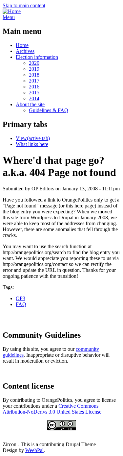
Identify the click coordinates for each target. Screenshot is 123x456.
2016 (34, 86)
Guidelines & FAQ (48, 110)
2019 (34, 69)
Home (22, 45)
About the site (30, 104)
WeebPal (34, 450)
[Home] (12, 11)
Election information (37, 57)
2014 (34, 98)
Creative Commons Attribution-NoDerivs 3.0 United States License (52, 409)
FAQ (21, 304)
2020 (34, 63)
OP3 (20, 298)
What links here (32, 144)
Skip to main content (24, 5)
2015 (34, 92)
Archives (25, 51)
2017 (34, 81)
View (33, 138)
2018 (34, 75)
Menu (9, 17)
